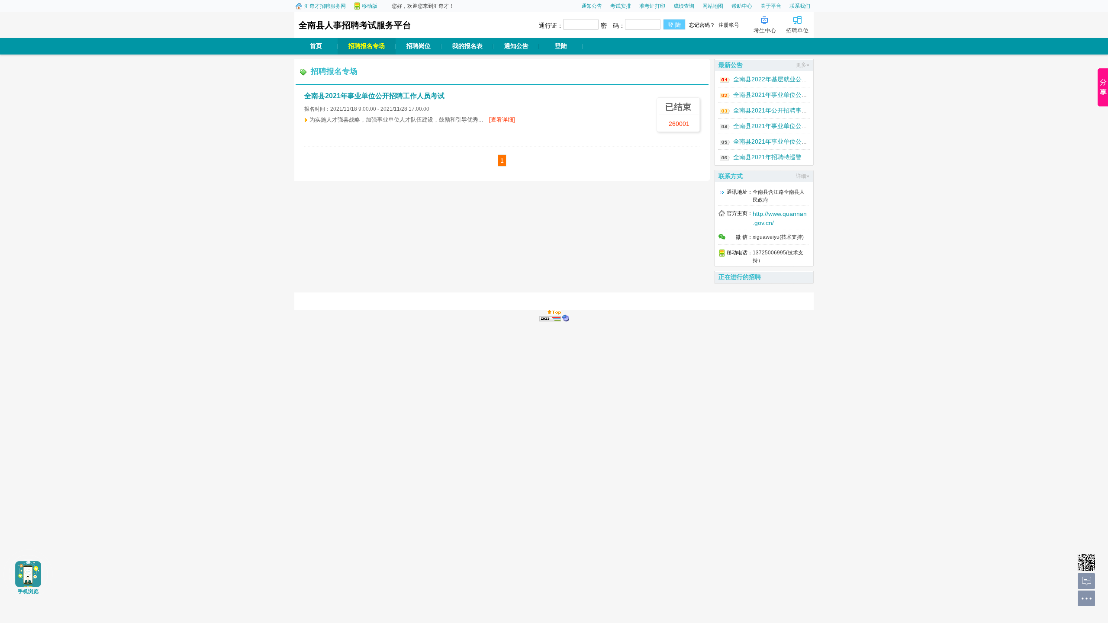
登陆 (561, 46)
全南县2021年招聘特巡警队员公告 (779, 157)
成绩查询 (683, 6)
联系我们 (799, 6)
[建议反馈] (1086, 582)
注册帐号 (728, 25)
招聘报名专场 (366, 46)
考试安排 (620, 6)
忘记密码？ (702, 25)
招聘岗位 (418, 46)
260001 (679, 123)
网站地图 (712, 6)
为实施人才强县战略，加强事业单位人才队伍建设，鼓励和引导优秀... (412, 119)
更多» (802, 65)
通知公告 (591, 6)
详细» (802, 176)
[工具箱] (1086, 599)
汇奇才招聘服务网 (325, 6)
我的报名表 (467, 46)
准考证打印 (652, 6)
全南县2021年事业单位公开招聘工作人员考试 (374, 96)
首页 (316, 46)
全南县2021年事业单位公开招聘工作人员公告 (794, 141)
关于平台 (770, 6)
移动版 (369, 6)
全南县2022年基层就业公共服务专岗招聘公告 (794, 79)
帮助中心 (741, 6)
